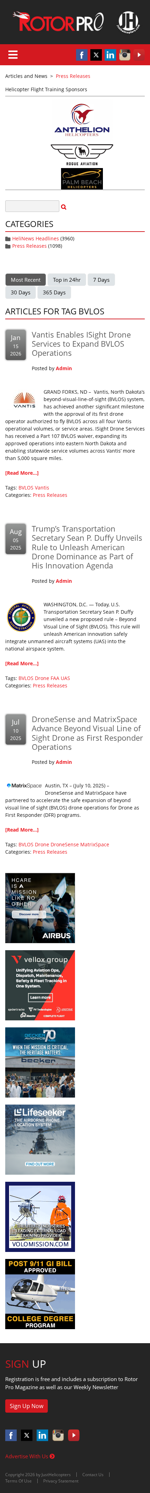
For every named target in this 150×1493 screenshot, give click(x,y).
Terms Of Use (18, 1481)
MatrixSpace (94, 844)
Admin (64, 368)
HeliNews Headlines (35, 238)
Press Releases (29, 245)
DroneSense (65, 844)
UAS (65, 678)
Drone (42, 678)
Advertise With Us (27, 1456)
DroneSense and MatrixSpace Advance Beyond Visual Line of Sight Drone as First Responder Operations (87, 733)
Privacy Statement (60, 1481)
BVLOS (25, 487)
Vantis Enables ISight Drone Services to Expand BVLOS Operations (81, 343)
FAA (55, 678)
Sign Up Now (26, 1406)
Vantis (42, 487)
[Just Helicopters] (75, 22)
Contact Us (93, 1475)
